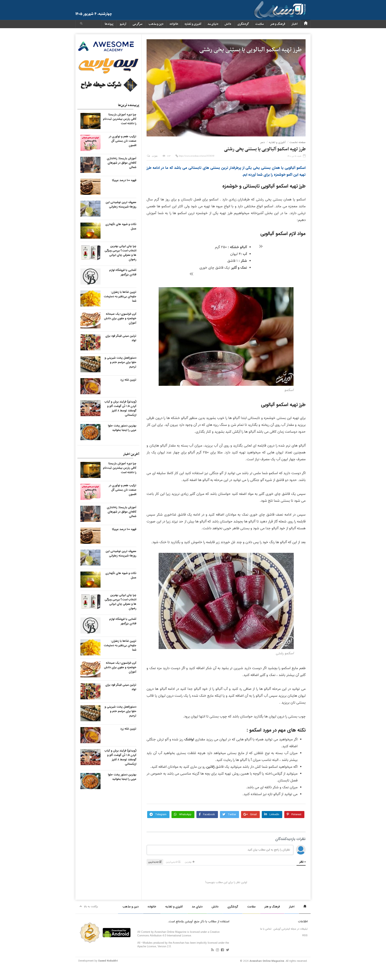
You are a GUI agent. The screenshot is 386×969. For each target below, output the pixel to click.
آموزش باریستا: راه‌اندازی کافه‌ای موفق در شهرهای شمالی (121, 162)
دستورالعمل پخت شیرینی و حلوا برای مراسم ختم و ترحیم (120, 362)
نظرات (154, 156)
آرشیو (123, 24)
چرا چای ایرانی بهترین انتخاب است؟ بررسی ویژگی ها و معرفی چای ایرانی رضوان (120, 253)
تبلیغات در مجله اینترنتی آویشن (291, 929)
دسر (262, 142)
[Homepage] (305, 24)
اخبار (294, 24)
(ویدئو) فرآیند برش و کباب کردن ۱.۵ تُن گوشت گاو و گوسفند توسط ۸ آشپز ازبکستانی (120, 408)
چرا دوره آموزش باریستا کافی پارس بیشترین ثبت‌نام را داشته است (119, 119)
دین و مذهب (156, 24)
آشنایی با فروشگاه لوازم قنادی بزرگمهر (122, 272)
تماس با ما (265, 929)
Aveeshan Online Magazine (266, 961)
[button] (81, 24)
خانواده (174, 24)
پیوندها (109, 24)
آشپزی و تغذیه (193, 24)
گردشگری (243, 24)
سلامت (259, 24)
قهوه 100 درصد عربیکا (124, 180)
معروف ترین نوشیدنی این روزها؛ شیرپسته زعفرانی (121, 204)
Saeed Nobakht (108, 961)
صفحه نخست (298, 142)
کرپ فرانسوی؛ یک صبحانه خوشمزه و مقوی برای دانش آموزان (120, 318)
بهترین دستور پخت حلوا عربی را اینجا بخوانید (122, 427)
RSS (305, 935)
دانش (228, 24)
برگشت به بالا (91, 906)
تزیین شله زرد (128, 380)
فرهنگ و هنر (277, 24)
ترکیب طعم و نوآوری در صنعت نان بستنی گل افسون (122, 141)
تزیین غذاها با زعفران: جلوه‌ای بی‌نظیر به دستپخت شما (120, 296)
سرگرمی (137, 24)
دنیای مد (212, 24)
